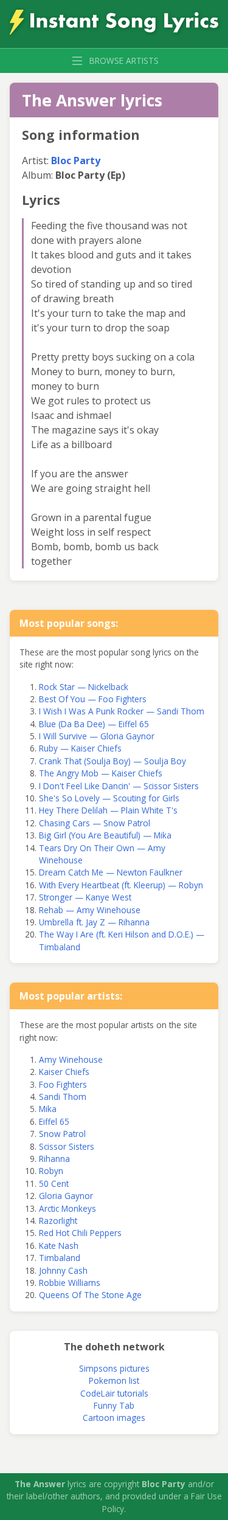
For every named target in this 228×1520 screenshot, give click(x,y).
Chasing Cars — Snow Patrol (94, 823)
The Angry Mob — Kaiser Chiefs (100, 773)
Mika (48, 1108)
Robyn (51, 1170)
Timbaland (59, 1257)
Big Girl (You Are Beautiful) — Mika (105, 835)
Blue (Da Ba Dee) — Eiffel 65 (94, 724)
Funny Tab (114, 1405)
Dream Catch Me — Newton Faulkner (110, 872)
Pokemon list (114, 1380)
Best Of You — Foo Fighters (93, 699)
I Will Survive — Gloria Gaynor (96, 736)
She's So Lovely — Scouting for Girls (109, 798)
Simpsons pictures (114, 1368)
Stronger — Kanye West (85, 897)
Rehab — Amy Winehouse (89, 910)
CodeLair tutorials (114, 1393)
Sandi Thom (62, 1096)
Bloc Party (75, 160)
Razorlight (58, 1220)
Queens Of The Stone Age (90, 1295)
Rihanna (54, 1158)
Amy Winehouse (71, 1059)
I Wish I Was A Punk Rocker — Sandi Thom (121, 711)
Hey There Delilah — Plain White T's (108, 810)
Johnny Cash (63, 1270)
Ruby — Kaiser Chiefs (80, 748)
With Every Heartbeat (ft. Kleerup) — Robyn (121, 885)
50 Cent (54, 1183)
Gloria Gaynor (66, 1195)
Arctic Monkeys (67, 1208)
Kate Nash (58, 1245)
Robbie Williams (69, 1282)
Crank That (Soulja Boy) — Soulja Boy (112, 761)
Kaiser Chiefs (64, 1071)
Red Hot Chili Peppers (80, 1232)
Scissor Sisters (66, 1146)
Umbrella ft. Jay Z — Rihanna (94, 922)
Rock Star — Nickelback (83, 687)
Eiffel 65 (54, 1121)
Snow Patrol (62, 1133)
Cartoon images (114, 1417)
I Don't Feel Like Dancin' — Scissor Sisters (119, 786)
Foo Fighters (63, 1084)
